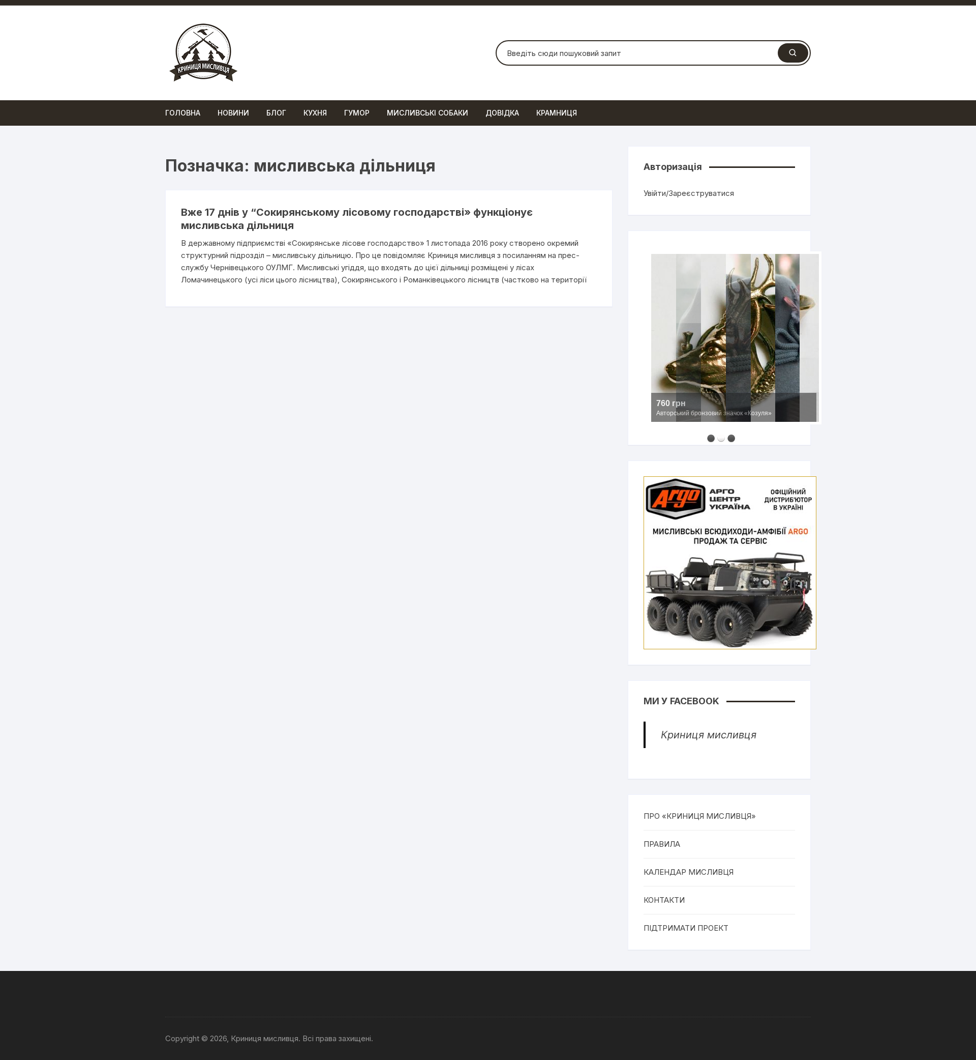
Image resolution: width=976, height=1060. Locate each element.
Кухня (315, 112)
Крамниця (556, 112)
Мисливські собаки (427, 112)
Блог (276, 112)
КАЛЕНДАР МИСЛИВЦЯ (689, 872)
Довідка (502, 112)
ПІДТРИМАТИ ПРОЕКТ (686, 928)
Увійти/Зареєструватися (689, 193)
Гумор (357, 112)
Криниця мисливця (708, 735)
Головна (182, 112)
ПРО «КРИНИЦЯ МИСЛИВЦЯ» (700, 816)
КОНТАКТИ (664, 900)
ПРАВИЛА (662, 844)
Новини (233, 112)
